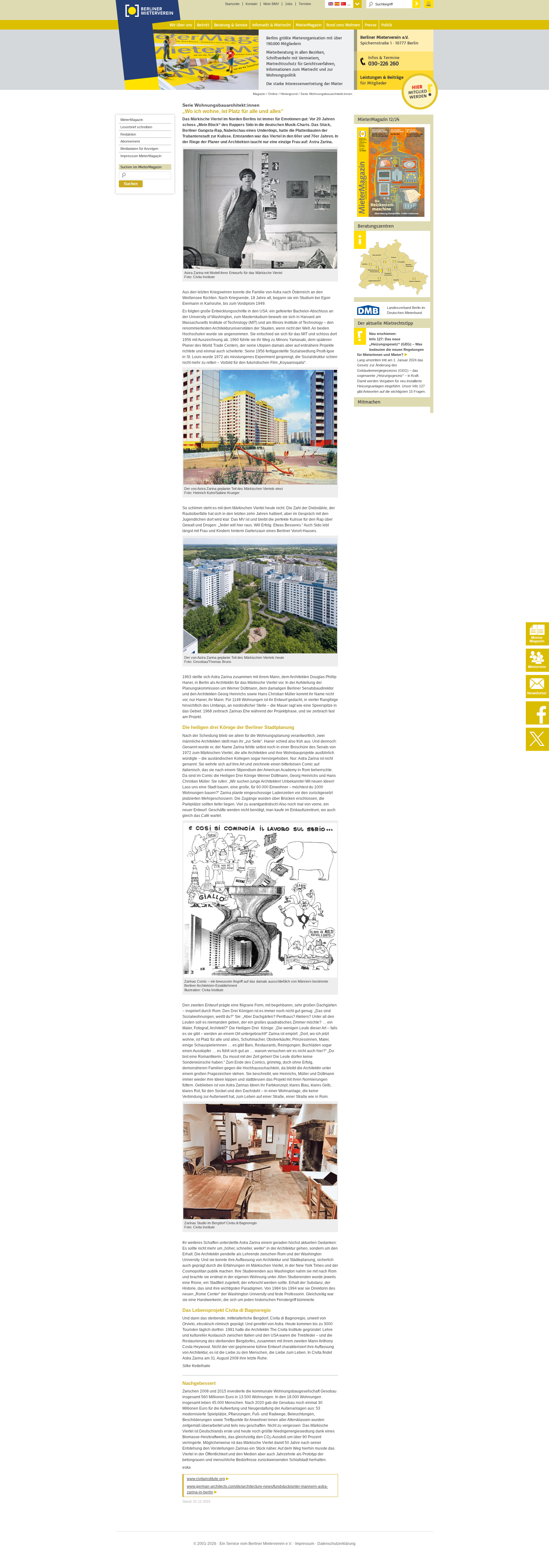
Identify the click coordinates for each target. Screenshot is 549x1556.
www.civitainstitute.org (206, 1479)
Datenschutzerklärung (336, 1543)
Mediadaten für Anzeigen (139, 148)
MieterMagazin (131, 120)
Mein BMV (271, 4)
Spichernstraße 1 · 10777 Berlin (389, 39)
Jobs (289, 4)
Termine (305, 4)
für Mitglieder (381, 79)
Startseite (232, 4)
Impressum (304, 1543)
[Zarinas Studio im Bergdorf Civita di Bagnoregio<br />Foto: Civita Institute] (260, 1218)
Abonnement (130, 141)
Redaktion (128, 134)
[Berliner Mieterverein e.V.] (148, 17)
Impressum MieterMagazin (140, 156)
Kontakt (251, 4)
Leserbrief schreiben (136, 127)
